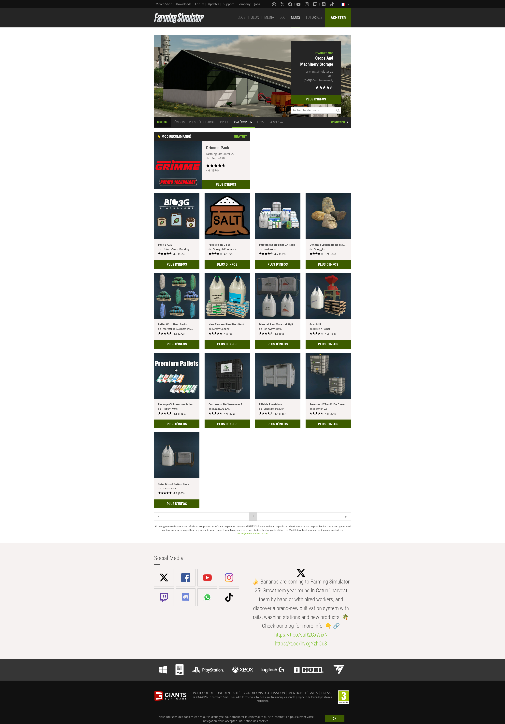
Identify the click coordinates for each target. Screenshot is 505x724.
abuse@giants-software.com (252, 533)
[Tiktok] (332, 4)
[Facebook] (290, 4)
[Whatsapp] (274, 4)
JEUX (255, 17)
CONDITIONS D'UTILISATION (264, 693)
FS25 (260, 122)
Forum (199, 4)
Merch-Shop (164, 4)
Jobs (257, 4)
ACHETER (338, 17)
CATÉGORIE (241, 122)
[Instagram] (307, 4)
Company (244, 4)
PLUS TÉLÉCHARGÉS (202, 122)
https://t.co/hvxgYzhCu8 (301, 643)
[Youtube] (298, 4)
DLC (282, 17)
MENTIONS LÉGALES (303, 693)
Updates (213, 4)
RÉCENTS (179, 122)
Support (228, 4)
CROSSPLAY (275, 122)
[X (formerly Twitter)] (282, 4)
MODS (295, 17)
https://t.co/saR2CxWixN (301, 634)
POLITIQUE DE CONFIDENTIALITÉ (216, 693)
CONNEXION (338, 122)
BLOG (242, 17)
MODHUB (162, 122)
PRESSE (326, 693)
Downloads (183, 4)
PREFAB (225, 122)
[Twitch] (315, 4)
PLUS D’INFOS (316, 99)
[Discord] (324, 4)
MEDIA (269, 17)
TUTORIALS (314, 17)
